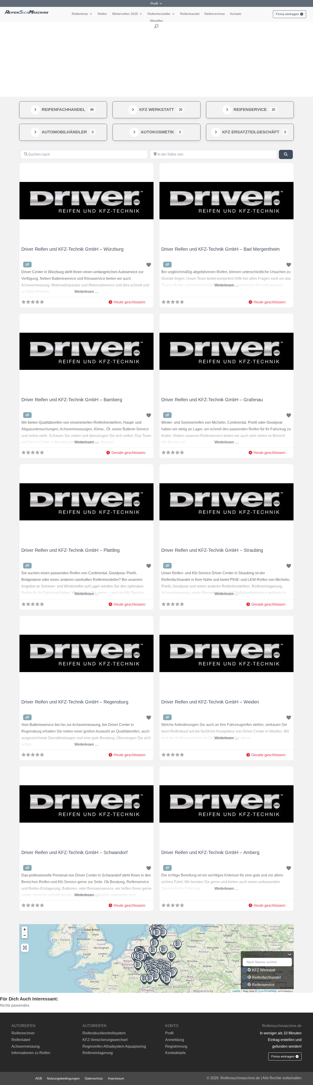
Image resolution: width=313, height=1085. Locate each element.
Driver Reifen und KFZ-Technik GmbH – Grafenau (212, 399)
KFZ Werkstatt (156, 109)
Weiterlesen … (86, 292)
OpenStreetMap (267, 991)
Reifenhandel (189, 14)
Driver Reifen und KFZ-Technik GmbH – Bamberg (71, 399)
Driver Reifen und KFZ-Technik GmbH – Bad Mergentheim (220, 249)
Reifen (102, 14)
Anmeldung (174, 1040)
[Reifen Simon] (138, 965)
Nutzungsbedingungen (63, 1078)
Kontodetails (175, 1053)
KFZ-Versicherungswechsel (105, 1040)
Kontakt (235, 14)
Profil (154, 3)
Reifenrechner (214, 14)
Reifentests (80, 14)
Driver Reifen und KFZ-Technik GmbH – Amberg (210, 852)
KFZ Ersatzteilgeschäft (250, 132)
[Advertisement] (156, 62)
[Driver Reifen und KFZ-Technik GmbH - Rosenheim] (167, 980)
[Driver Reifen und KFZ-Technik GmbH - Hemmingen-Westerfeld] (154, 944)
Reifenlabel (20, 1040)
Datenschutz (94, 1078)
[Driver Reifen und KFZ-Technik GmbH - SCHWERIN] (163, 933)
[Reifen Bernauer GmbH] (172, 973)
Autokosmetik (157, 132)
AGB (38, 1078)
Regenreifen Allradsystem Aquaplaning (114, 1046)
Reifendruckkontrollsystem (104, 1033)
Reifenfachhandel (63, 109)
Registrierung (176, 1046)
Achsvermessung (25, 1046)
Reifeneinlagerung (97, 1053)
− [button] (24, 935)
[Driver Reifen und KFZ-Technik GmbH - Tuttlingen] (150, 979)
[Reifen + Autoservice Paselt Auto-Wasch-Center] (163, 950)
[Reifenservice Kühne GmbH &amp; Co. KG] (153, 951)
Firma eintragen (287, 14)
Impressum (116, 1078)
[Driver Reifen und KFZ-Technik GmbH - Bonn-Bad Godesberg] (141, 958)
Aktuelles (156, 20)
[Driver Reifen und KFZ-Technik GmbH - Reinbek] (157, 933)
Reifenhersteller (159, 14)
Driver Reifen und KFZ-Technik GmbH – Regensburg (74, 701)
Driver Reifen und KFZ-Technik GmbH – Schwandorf (74, 852)
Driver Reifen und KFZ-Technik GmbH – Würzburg (72, 249)
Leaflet (236, 991)
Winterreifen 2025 (125, 14)
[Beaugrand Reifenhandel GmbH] (144, 979)
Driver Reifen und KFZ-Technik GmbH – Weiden (210, 701)
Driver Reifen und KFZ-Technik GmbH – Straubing (212, 550)
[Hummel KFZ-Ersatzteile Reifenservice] (155, 977)
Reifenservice (250, 109)
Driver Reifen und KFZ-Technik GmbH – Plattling (70, 550)
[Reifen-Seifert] (171, 956)
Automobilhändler (64, 132)
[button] (129, 302)
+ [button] (24, 929)
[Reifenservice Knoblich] (177, 945)
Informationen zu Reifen (30, 1053)
